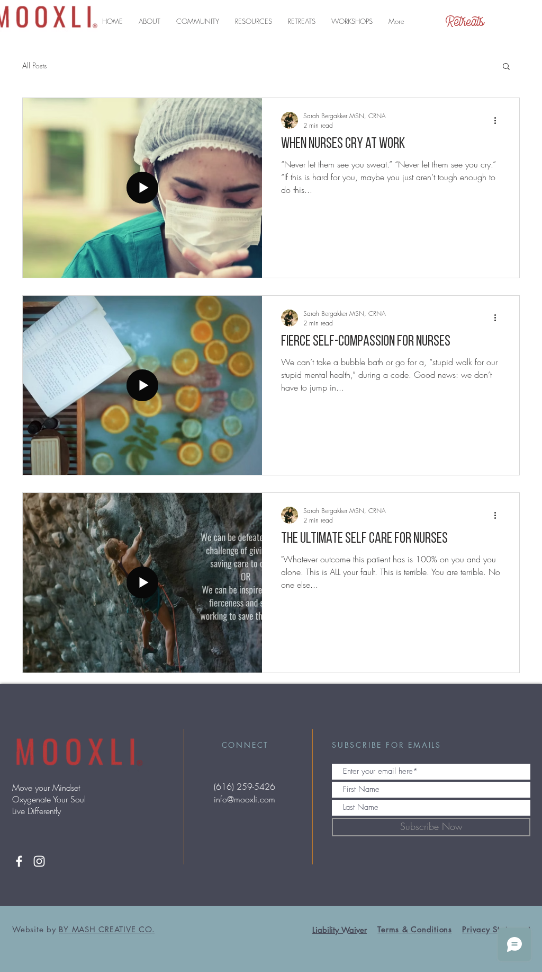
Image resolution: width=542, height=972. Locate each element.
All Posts (34, 65)
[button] (149, 21)
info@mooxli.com (244, 799)
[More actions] (498, 120)
